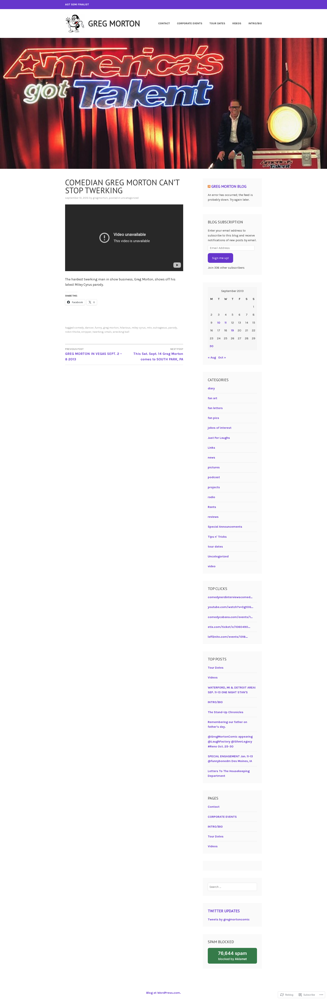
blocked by (237, 957)
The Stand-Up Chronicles (225, 712)
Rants (212, 507)
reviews (213, 517)
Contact (164, 23)
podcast (214, 477)
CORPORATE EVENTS (189, 23)
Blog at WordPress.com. (163, 993)
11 (226, 322)
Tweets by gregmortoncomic (229, 919)
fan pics (213, 418)
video (212, 566)
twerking (98, 331)
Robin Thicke (72, 331)
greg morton (111, 327)
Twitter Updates (224, 910)
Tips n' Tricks (217, 536)
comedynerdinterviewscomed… (230, 597)
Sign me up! (220, 258)
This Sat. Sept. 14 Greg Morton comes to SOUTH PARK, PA (158, 354)
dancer (89, 327)
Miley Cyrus (139, 327)
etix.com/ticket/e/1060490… (229, 627)
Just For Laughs (219, 438)
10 (218, 322)
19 (232, 330)
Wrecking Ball (121, 331)
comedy (79, 327)
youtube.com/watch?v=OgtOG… (230, 607)
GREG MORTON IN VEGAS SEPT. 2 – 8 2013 (93, 354)
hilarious (125, 327)
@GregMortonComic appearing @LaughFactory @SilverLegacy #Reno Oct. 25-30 (230, 741)
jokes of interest (219, 428)
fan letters (215, 408)
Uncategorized (130, 198)
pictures (214, 467)
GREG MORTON (114, 23)
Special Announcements (225, 526)
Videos (236, 23)
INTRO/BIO (255, 23)
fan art (212, 398)
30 (211, 346)
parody (172, 327)
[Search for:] (232, 887)
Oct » (222, 357)
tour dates (215, 546)
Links (211, 447)
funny (98, 327)
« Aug (212, 357)
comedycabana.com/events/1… (230, 617)
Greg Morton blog (228, 186)
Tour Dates (217, 23)
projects (214, 487)
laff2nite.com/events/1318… (228, 636)
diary (211, 388)
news (211, 457)
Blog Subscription (225, 222)
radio (211, 497)
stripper (86, 331)
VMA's (108, 331)
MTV (149, 327)
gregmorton (100, 198)
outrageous (160, 327)
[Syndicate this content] (209, 186)
